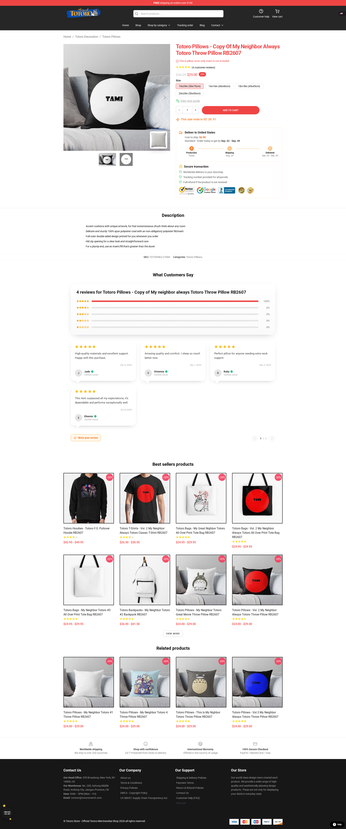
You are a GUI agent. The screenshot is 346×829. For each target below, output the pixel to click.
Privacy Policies (129, 787)
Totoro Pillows (111, 36)
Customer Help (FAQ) (188, 798)
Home (67, 36)
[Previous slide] (69, 97)
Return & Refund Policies (190, 787)
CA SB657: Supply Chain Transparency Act (143, 798)
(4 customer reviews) (203, 67)
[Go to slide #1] (107, 159)
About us (125, 777)
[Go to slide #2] (126, 159)
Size (178, 80)
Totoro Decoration (86, 36)
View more (173, 633)
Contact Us (182, 792)
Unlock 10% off (7, 813)
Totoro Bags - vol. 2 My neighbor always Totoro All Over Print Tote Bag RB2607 (256, 533)
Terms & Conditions (131, 782)
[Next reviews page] (272, 438)
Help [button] (339, 824)
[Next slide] (164, 97)
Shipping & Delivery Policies (191, 777)
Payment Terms (185, 782)
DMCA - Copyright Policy (133, 792)
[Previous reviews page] (254, 438)
